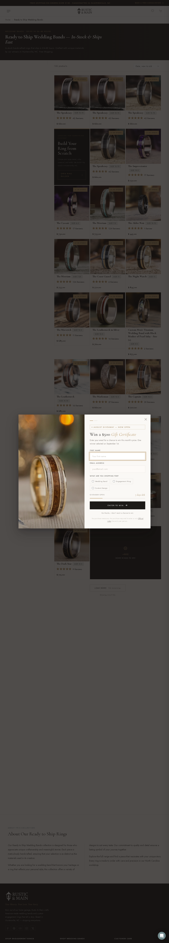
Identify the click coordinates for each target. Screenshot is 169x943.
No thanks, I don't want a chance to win (117, 513)
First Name (95, 450)
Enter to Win (116, 505)
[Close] (145, 419)
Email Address (97, 463)
